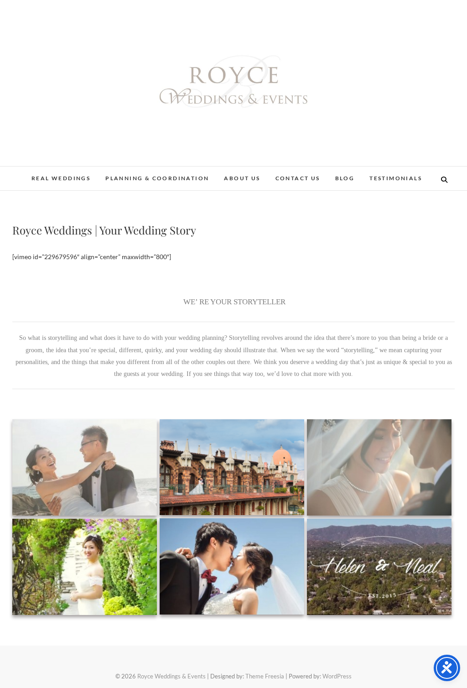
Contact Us (297, 178)
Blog (345, 178)
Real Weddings (60, 178)
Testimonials (395, 178)
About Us (242, 178)
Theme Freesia (264, 676)
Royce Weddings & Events (171, 676)
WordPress (337, 676)
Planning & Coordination (157, 178)
